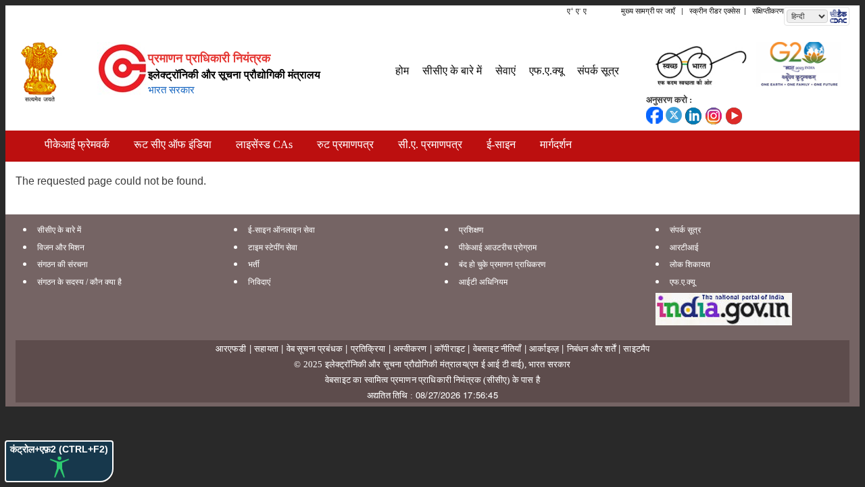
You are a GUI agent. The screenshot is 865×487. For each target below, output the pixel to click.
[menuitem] (402, 67)
